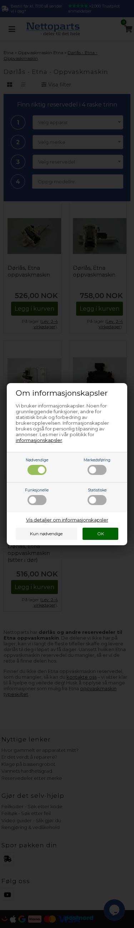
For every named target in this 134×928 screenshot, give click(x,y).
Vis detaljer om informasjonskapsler (67, 520)
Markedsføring (97, 460)
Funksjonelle (37, 490)
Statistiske (97, 490)
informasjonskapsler (39, 440)
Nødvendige (37, 460)
